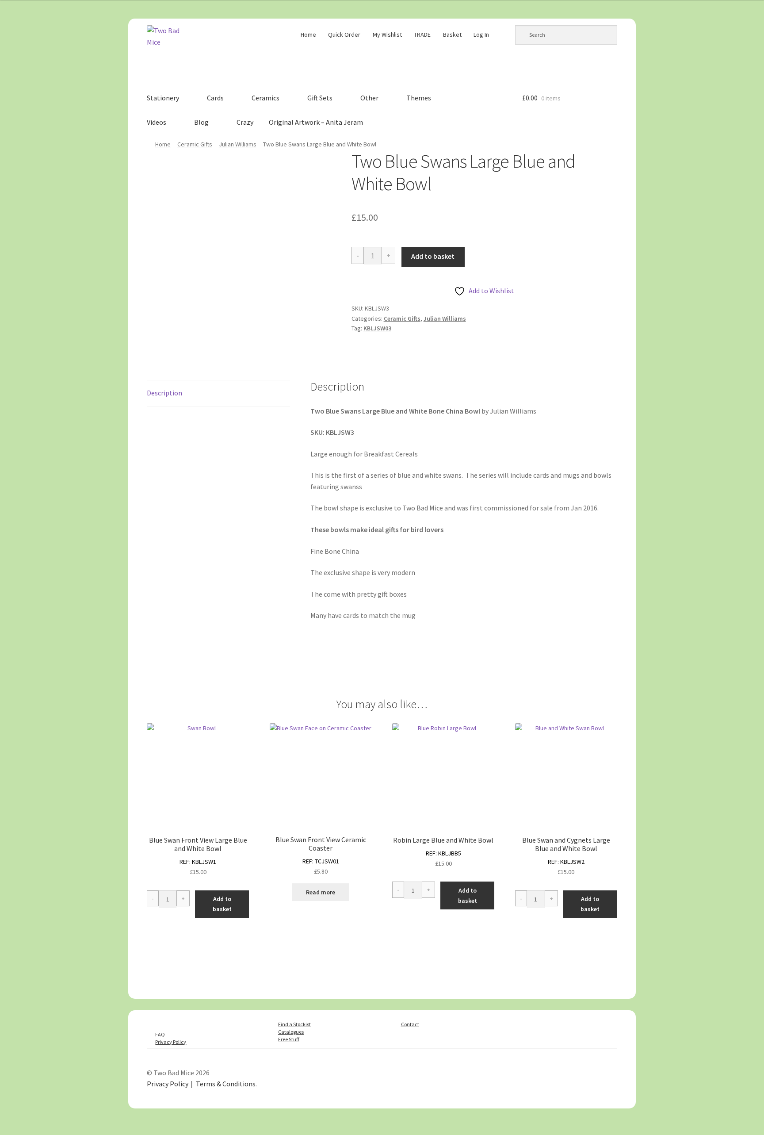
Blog (201, 122)
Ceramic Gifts (194, 144)
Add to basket (433, 256)
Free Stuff (288, 1039)
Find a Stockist (294, 1024)
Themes (418, 97)
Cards (215, 97)
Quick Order (344, 34)
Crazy (245, 122)
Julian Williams (237, 144)
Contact (410, 1024)
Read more (320, 892)
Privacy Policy (170, 1042)
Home (308, 34)
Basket (452, 34)
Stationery (163, 97)
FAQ (160, 1034)
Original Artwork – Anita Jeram (316, 122)
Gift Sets (319, 97)
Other (369, 97)
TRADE (422, 34)
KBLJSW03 (377, 328)
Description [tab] (164, 392)
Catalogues (291, 1031)
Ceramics (265, 97)
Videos (156, 122)
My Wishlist (387, 34)
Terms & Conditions (226, 1083)
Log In (481, 34)
